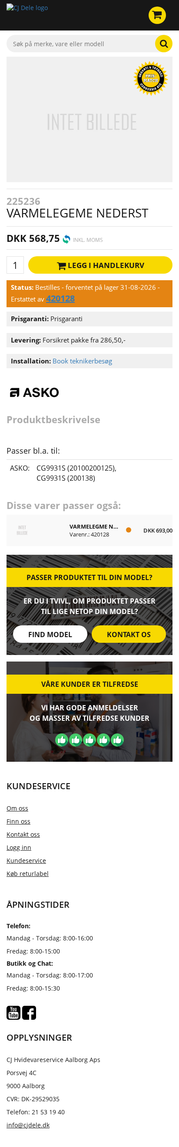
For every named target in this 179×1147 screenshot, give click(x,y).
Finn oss (18, 821)
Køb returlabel (28, 873)
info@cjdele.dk (28, 1125)
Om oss (17, 808)
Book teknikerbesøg (82, 360)
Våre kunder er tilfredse (89, 684)
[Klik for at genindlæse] (27, 15)
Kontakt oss (23, 834)
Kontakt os (129, 634)
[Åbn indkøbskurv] (157, 15)
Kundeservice (26, 860)
